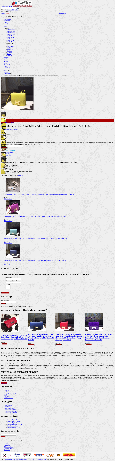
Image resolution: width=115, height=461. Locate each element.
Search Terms (7, 445)
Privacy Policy (8, 405)
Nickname (8, 277)
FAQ (5, 395)
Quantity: (3, 145)
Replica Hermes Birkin (10, 409)
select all (20, 175)
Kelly (16, 10)
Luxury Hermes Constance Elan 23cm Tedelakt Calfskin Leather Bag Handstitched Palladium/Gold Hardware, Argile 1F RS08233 (39, 194)
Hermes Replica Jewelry (13, 423)
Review (7, 284)
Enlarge (3, 111)
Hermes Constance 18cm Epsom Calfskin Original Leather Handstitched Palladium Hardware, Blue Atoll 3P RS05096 (35, 238)
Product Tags (7, 155)
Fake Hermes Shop (12, 426)
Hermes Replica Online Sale (26, 459)
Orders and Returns (9, 448)
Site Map (6, 444)
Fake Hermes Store (9, 408)
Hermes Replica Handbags (14, 419)
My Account (7, 19)
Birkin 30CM (10, 10)
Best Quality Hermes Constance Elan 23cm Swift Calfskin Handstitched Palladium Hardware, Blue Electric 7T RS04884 (41, 337)
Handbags (6, 72)
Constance (7, 73)
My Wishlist (7, 20)
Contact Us (7, 392)
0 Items (3, 13)
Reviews (6, 153)
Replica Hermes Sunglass (14, 421)
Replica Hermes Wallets (10, 412)
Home (5, 70)
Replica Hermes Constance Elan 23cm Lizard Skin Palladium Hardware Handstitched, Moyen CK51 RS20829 (14, 337)
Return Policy (7, 406)
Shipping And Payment (10, 393)
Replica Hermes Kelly (10, 411)
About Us (6, 390)
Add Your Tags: (5, 300)
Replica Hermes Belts (40, 459)
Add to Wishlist (8, 199)
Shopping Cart (62, 13)
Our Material (7, 396)
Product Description (9, 150)
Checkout (6, 22)
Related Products (8, 152)
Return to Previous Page (7, 122)
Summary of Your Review (12, 281)
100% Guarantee (8, 398)
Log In (6, 23)
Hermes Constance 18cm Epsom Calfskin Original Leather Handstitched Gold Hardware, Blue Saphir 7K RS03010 (35, 260)
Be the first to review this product (9, 129)
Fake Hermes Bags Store (11, 459)
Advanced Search (8, 447)
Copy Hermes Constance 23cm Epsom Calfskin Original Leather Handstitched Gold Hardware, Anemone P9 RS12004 (36, 216)
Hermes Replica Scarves (13, 427)
